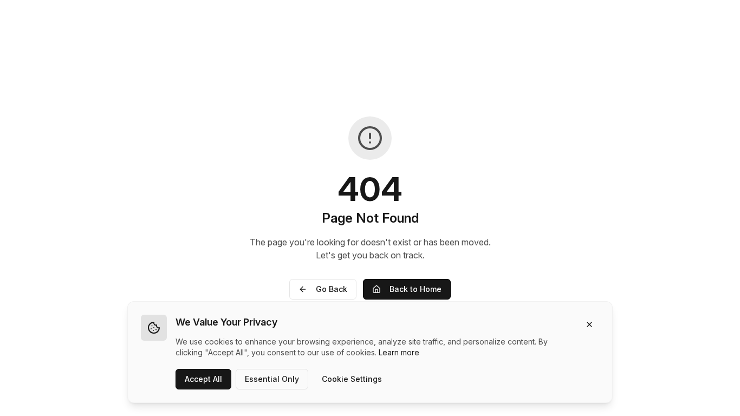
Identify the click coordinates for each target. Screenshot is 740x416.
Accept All (203, 379)
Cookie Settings (352, 379)
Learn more (399, 352)
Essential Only (272, 379)
